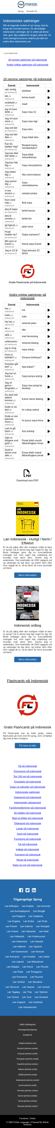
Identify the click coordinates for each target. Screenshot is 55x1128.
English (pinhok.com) (27, 1043)
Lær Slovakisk (35, 982)
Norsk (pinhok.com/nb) (27, 1101)
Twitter (33, 1118)
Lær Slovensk (12, 987)
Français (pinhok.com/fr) (28, 1054)
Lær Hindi (43, 931)
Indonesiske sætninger (27, 792)
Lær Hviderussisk (36, 936)
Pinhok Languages (21, 1122)
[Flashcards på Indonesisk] (27, 721)
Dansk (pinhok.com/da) (27, 1096)
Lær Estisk (28, 921)
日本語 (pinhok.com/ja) (27, 1075)
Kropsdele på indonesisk (27, 781)
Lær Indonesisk (11, 53)
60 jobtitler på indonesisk (27, 813)
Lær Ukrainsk (41, 997)
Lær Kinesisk (37, 951)
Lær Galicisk (26, 926)
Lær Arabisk (28, 906)
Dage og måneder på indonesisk (27, 787)
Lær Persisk (42, 966)
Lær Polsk (18, 971)
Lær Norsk (27, 966)
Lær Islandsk (36, 941)
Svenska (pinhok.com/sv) (27, 1091)
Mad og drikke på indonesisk (27, 818)
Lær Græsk (12, 931)
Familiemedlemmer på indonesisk (27, 808)
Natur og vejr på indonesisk (27, 865)
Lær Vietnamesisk (27, 1007)
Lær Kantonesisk (19, 951)
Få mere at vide (27, 745)
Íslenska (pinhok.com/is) (28, 1106)
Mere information (27, 575)
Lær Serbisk (19, 982)
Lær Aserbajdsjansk (20, 911)
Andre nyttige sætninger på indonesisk (27, 64)
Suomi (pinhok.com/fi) (27, 1085)
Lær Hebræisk (28, 931)
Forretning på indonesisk (27, 839)
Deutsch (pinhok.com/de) (27, 1048)
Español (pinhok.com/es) (27, 1064)
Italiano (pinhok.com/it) (27, 1069)
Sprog (21, 11)
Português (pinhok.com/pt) (27, 1059)
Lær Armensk (43, 906)
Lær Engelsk (14, 921)
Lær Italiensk (19, 946)
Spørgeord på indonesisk (27, 797)
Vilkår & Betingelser (27, 1024)
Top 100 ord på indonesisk (27, 776)
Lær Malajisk (13, 966)
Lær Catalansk (35, 916)
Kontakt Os (32, 11)
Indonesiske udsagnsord (27, 802)
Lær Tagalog (13, 992)
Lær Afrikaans (12, 906)
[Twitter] (27, 890)
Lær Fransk (11, 926)
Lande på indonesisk (27, 828)
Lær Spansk (28, 987)
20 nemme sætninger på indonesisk (27, 60)
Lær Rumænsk (19, 977)
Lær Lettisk (44, 956)
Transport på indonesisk (27, 854)
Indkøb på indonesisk (27, 849)
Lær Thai (27, 992)
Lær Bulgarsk (18, 916)
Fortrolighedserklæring (27, 1030)
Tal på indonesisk (27, 766)
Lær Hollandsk (17, 936)
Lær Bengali (39, 911)
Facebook (23, 1118)
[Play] (49, 91)
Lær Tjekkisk (41, 992)
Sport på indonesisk (27, 834)
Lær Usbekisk (36, 1002)
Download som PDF (27, 480)
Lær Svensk (44, 987)
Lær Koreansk (12, 956)
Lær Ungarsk (19, 1002)
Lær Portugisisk (34, 971)
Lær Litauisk (18, 961)
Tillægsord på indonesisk (27, 823)
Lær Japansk (35, 946)
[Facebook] (21, 890)
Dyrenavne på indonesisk (27, 771)
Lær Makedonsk (35, 961)
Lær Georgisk (43, 926)
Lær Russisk (36, 977)
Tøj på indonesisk (27, 844)
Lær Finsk (42, 921)
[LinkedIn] (34, 890)
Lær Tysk (26, 997)
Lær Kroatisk (29, 956)
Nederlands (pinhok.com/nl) (27, 1080)
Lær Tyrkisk (13, 997)
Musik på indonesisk (27, 860)
